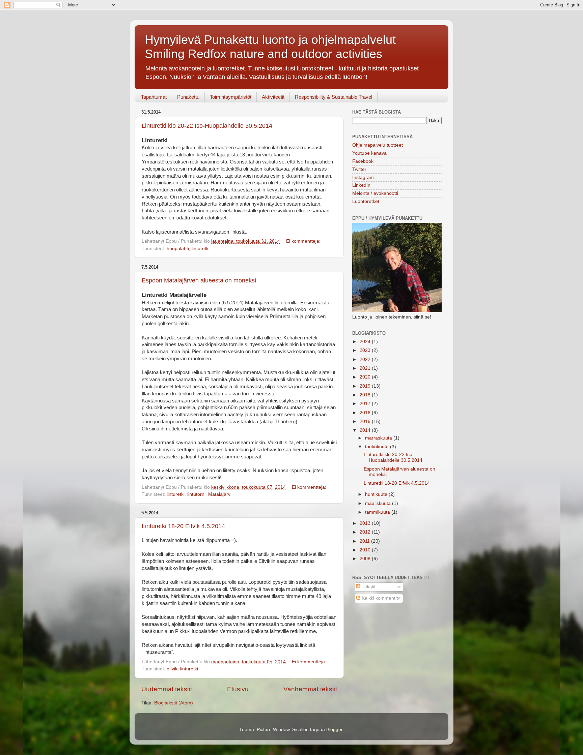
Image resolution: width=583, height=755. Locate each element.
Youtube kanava (369, 153)
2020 (366, 377)
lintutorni (196, 494)
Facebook (362, 161)
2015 (366, 421)
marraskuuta (379, 438)
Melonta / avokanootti (375, 193)
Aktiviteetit (273, 97)
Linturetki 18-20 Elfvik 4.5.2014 (183, 526)
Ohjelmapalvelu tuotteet (377, 145)
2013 (366, 523)
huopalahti (178, 248)
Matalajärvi (219, 494)
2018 (366, 394)
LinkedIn (361, 185)
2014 (366, 430)
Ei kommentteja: (304, 241)
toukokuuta (377, 446)
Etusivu (238, 689)
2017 (366, 403)
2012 (366, 532)
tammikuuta (378, 512)
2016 (366, 412)
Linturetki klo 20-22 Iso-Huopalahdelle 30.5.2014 (207, 125)
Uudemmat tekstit (166, 689)
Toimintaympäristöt (230, 97)
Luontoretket (365, 201)
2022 (366, 359)
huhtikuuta (377, 494)
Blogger (334, 729)
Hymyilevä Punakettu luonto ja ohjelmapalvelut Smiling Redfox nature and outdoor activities (270, 47)
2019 (366, 386)
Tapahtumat (154, 97)
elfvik (172, 668)
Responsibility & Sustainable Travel (333, 97)
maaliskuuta (378, 503)
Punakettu (188, 97)
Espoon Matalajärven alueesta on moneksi (199, 280)
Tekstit (368, 586)
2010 (366, 549)
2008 (366, 558)
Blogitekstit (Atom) (173, 702)
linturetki (201, 248)
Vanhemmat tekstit (310, 689)
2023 (366, 350)
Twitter (359, 169)
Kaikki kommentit (379, 598)
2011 (365, 541)
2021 (366, 368)
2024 (366, 341)
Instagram (363, 177)
